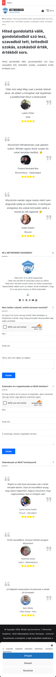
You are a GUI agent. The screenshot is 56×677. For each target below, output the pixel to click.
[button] (52, 645)
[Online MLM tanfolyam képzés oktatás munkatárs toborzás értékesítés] (28, 295)
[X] (23, 300)
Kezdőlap (8, 19)
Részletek (28, 670)
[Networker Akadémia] (13, 10)
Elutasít (28, 663)
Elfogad (28, 655)
